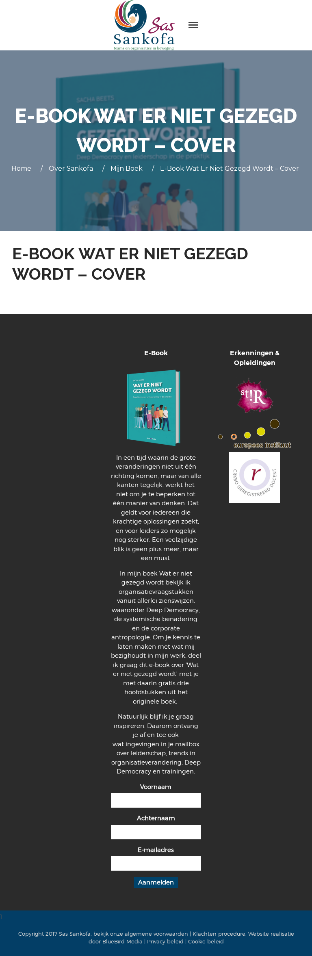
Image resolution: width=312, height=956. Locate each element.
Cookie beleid (206, 941)
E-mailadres (156, 850)
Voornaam (155, 787)
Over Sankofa (71, 168)
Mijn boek (126, 168)
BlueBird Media (122, 941)
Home (21, 168)
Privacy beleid (165, 941)
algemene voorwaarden (156, 933)
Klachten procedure (219, 933)
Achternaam (156, 818)
